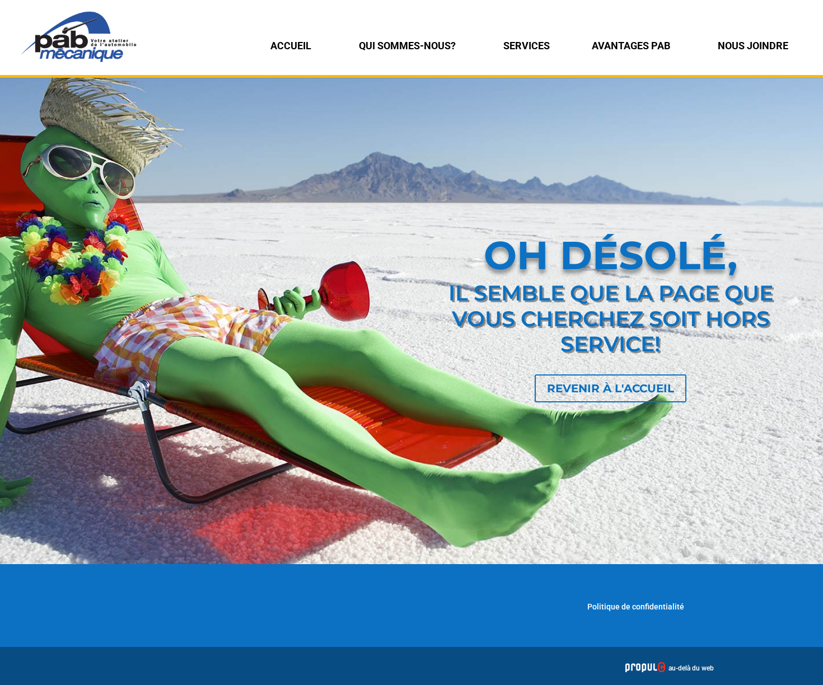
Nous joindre (753, 45)
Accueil (290, 45)
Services (526, 45)
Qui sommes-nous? (407, 45)
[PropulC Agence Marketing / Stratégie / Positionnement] (645, 668)
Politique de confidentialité (635, 606)
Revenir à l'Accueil (610, 388)
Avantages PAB (631, 45)
